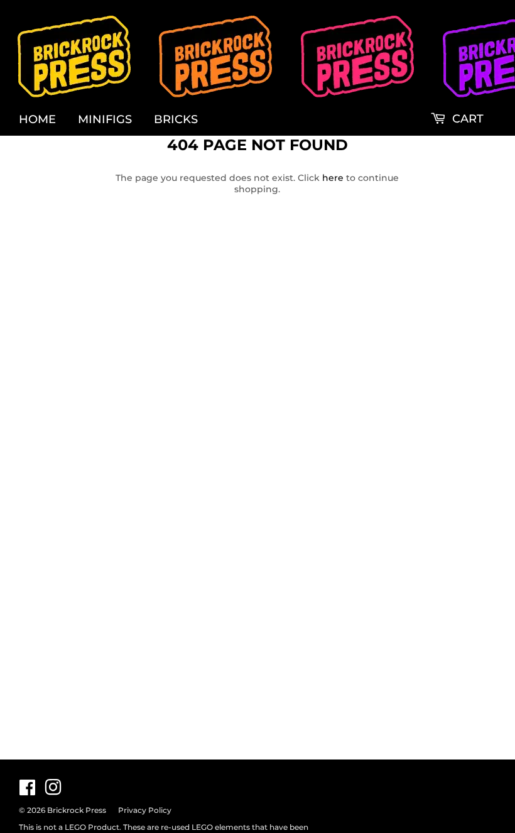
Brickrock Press (76, 810)
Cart (466, 119)
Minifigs (105, 119)
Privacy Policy (144, 810)
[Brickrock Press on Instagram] (53, 791)
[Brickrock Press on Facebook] (27, 791)
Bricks (176, 119)
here (333, 177)
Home (37, 119)
